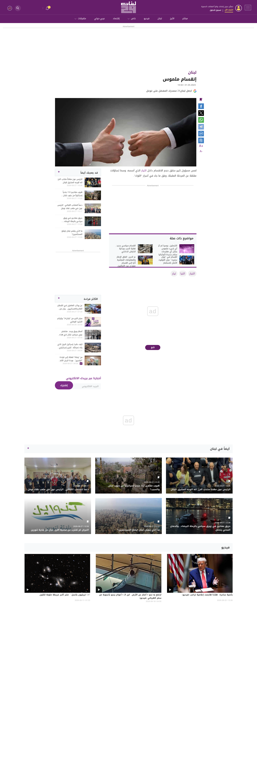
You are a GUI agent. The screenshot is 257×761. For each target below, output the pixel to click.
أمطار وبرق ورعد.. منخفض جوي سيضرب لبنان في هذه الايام (70, 333)
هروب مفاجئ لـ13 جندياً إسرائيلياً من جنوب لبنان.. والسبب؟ (72, 194)
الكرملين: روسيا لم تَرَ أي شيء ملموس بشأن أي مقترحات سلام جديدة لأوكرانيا (167, 250)
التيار (143, 170)
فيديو (146, 18)
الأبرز (172, 18)
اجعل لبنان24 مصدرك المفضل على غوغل (169, 91)
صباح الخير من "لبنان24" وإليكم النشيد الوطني (69, 320)
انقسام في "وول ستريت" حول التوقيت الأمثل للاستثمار (168, 260)
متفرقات (82, 18)
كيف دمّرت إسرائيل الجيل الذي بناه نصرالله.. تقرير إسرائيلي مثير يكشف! (69, 346)
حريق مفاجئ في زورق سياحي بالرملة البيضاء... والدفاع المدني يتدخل (72, 219)
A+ (201, 146)
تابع (153, 347)
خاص (133, 18)
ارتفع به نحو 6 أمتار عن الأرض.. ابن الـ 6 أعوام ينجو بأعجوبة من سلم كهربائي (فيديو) (130, 596)
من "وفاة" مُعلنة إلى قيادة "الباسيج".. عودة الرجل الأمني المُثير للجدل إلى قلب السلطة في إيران (70, 359)
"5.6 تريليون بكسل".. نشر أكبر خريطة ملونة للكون (65, 595)
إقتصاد (116, 18)
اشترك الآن (229, 9)
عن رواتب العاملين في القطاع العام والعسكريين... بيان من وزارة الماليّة (70, 307)
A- (201, 151)
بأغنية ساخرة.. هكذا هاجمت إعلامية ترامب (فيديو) (207, 595)
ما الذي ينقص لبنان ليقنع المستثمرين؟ (72, 232)
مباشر (185, 18)
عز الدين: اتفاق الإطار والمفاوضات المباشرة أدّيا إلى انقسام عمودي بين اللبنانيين (126, 261)
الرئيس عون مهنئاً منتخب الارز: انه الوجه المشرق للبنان (69, 181)
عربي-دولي (99, 18)
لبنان (160, 18)
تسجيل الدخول (215, 10)
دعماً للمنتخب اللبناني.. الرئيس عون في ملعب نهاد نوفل (69, 206)
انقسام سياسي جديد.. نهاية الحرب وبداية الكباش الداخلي (125, 248)
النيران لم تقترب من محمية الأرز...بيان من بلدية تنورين (60, 530)
